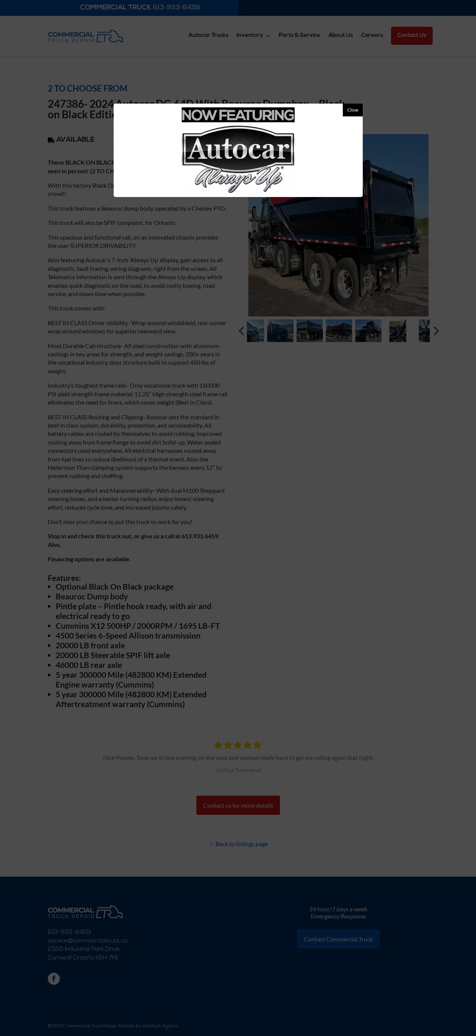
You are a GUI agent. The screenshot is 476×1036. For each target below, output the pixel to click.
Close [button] (352, 110)
